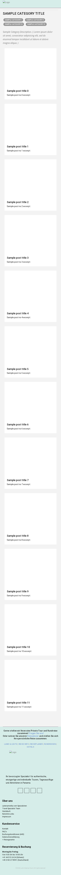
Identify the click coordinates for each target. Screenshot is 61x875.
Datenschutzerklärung (10, 837)
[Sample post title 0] (30, 67)
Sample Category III (14, 24)
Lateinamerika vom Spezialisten (14, 806)
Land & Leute (10, 744)
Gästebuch (6, 811)
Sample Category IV (36, 24)
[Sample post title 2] (30, 178)
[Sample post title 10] (30, 623)
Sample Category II (35, 20)
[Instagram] (26, 790)
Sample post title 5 (18, 369)
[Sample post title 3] (30, 234)
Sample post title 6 (18, 424)
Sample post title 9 (18, 591)
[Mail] (33, 790)
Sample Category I (13, 20)
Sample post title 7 (18, 480)
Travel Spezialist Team (11, 809)
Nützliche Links (8, 814)
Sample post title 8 (18, 535)
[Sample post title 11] (30, 679)
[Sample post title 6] (30, 401)
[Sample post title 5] (30, 345)
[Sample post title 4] (30, 290)
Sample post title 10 (18, 647)
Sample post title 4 (18, 313)
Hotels (30, 747)
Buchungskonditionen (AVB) (13, 834)
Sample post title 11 (18, 702)
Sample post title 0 (18, 90)
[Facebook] (20, 790)
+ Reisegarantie (8, 840)
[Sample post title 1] (30, 123)
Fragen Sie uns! (36, 733)
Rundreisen (50, 744)
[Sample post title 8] (30, 512)
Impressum (6, 817)
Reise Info (24, 744)
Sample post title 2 (18, 202)
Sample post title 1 (18, 146)
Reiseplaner (33, 736)
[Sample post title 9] (30, 568)
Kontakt (5, 829)
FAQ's (4, 832)
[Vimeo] (39, 790)
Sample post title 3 (18, 257)
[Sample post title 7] (30, 457)
